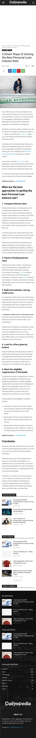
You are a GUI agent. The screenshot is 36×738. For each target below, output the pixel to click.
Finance (9, 50)
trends (25, 277)
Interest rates (21, 161)
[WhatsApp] (23, 71)
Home (3, 46)
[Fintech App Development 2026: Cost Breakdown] (7, 512)
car (3, 134)
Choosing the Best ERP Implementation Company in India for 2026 (23, 501)
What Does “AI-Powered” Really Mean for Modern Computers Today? (22, 572)
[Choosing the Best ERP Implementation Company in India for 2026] (7, 502)
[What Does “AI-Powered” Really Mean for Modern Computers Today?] (7, 573)
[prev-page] (3, 528)
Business (9, 46)
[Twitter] (14, 71)
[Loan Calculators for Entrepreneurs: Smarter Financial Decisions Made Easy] (7, 521)
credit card (24, 134)
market (21, 272)
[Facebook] (10, 71)
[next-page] (6, 528)
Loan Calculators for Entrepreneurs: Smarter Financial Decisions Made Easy (23, 520)
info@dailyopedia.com (16, 727)
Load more (17, 580)
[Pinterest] (19, 71)
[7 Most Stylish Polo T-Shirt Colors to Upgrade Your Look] (7, 563)
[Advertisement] (18, 24)
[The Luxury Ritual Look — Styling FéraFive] (7, 554)
